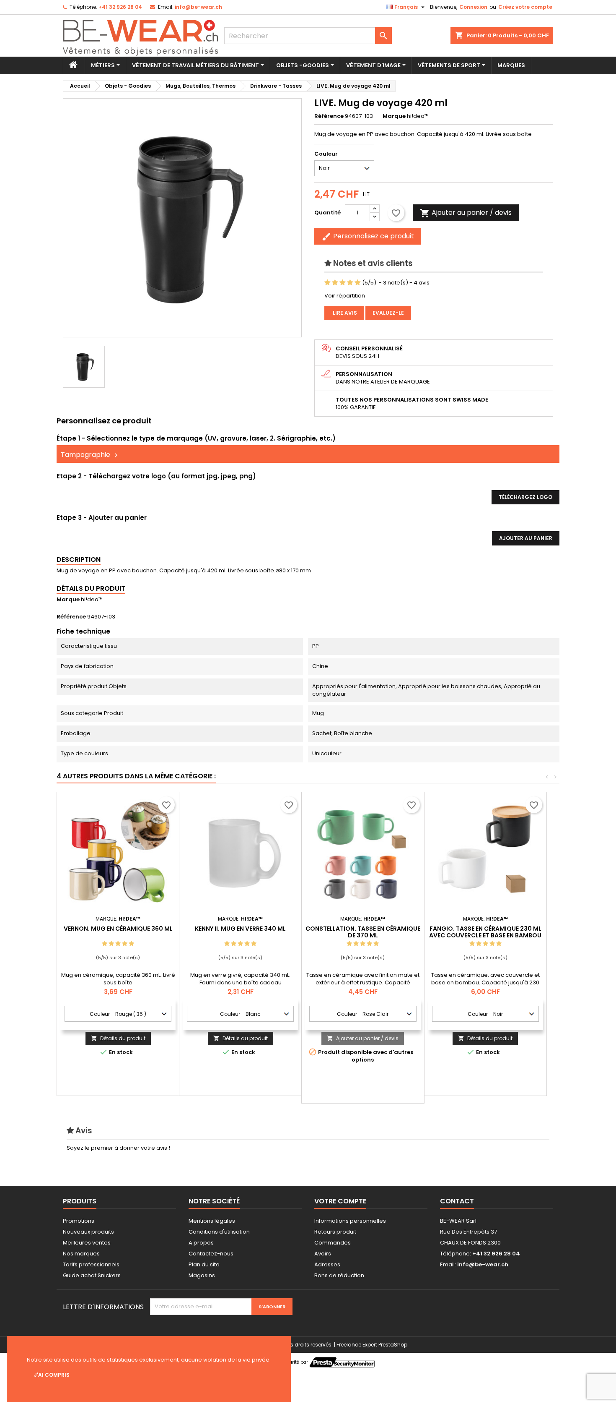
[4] (350, 283)
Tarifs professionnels (91, 1264)
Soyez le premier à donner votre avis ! (118, 1148)
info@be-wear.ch (198, 6)
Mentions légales (212, 1221)
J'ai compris (52, 1374)
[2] (335, 283)
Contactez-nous (211, 1254)
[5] (358, 283)
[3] (342, 283)
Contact (457, 1201)
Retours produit (335, 1232)
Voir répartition (344, 296)
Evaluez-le (388, 312)
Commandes (332, 1243)
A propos (201, 1243)
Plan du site (204, 1264)
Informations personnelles (350, 1221)
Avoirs (322, 1254)
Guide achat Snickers (92, 1275)
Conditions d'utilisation (219, 1232)
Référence (329, 116)
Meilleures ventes (87, 1243)
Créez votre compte (525, 6)
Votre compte (340, 1201)
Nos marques (81, 1254)
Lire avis (344, 312)
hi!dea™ (92, 599)
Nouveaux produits (88, 1232)
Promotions (78, 1221)
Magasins (202, 1275)
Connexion (473, 6)
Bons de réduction (339, 1275)
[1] (327, 283)
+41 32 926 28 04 (120, 6)
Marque (394, 116)
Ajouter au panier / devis (363, 1038)
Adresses (327, 1264)
